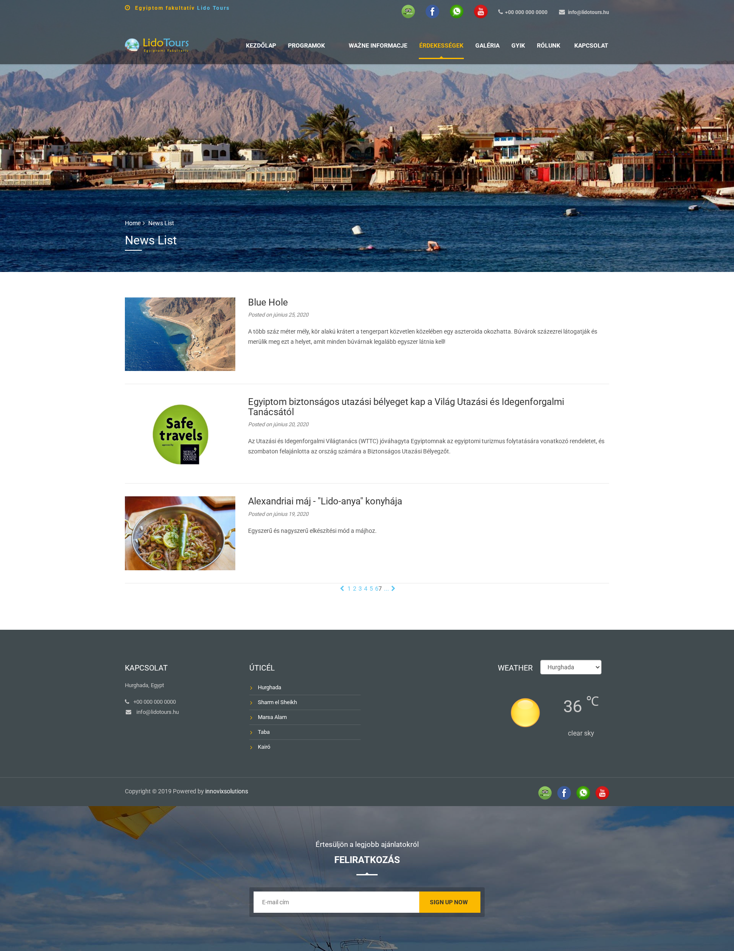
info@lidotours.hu (588, 12)
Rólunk (548, 45)
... (386, 588)
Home (133, 223)
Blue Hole (268, 302)
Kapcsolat (591, 45)
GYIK (518, 45)
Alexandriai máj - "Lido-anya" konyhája (325, 501)
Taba (264, 732)
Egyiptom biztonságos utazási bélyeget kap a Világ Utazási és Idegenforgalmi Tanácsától (406, 406)
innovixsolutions (226, 791)
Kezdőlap (261, 45)
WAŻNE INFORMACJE (378, 45)
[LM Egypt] (157, 44)
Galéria (487, 45)
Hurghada (269, 687)
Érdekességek (441, 45)
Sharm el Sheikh (277, 702)
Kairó (264, 747)
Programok (306, 45)
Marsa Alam (272, 717)
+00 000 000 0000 (526, 12)
